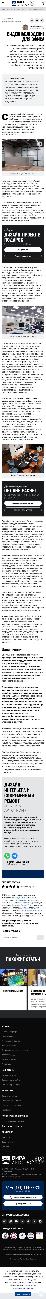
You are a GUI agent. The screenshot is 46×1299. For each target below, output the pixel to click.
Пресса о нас (7, 1151)
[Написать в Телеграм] (15, 856)
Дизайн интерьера (9, 1032)
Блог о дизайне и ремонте (13, 1121)
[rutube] (10, 1221)
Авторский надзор (10, 1055)
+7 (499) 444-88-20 (25, 1187)
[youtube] (16, 1221)
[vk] (4, 1221)
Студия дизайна (8, 1142)
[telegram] (28, 1221)
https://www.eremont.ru (32, 910)
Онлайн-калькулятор (23, 510)
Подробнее (23, 250)
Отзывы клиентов (9, 1096)
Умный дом (6, 1064)
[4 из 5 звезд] (14, 887)
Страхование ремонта (11, 1101)
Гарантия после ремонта (12, 1105)
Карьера (5, 1147)
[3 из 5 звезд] (11, 887)
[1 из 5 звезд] (3, 887)
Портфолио (6, 1110)
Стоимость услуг (9, 1075)
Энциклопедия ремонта (12, 1126)
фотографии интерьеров (27, 900)
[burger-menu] (3, 3)
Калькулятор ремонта (11, 1084)
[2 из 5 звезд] (7, 887)
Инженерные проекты (11, 1041)
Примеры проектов (23, 256)
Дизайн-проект (8, 1036)
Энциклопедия (7, 19)
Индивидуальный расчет (23, 503)
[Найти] (40, 937)
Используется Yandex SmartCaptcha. (23, 1259)
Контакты (6, 1137)
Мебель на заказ (9, 1059)
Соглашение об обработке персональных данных (23, 1255)
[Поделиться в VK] (32, 20)
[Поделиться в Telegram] (37, 20)
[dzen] (22, 1221)
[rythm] (34, 1221)
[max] (40, 1221)
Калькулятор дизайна (11, 1080)
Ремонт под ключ (9, 1045)
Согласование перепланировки (15, 1050)
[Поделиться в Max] (42, 20)
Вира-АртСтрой (18, 897)
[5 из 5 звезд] (18, 887)
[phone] (43, 3)
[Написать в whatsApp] (7, 856)
